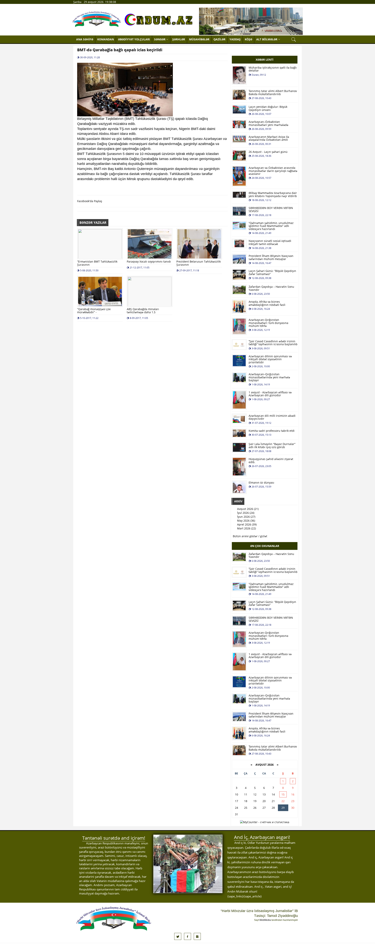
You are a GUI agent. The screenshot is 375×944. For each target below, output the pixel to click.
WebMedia (265, 920)
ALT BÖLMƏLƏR (266, 39)
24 (236, 808)
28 (273, 808)
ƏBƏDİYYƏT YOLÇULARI (134, 39)
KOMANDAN (105, 39)
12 (254, 794)
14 (273, 794)
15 (283, 794)
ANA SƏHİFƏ (84, 39)
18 (245, 801)
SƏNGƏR (159, 39)
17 (236, 801)
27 (264, 808)
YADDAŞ (235, 39)
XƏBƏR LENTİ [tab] (264, 59)
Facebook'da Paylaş (89, 201)
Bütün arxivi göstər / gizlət (250, 536)
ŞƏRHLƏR (178, 39)
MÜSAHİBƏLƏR (199, 39)
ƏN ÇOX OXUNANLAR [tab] (264, 546)
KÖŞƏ (248, 39)
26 (254, 808)
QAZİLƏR (219, 39)
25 (245, 808)
